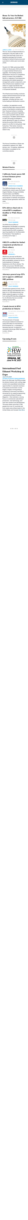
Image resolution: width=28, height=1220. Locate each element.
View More (21, 410)
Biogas (10, 317)
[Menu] (3, 2)
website (11, 151)
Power (10, 185)
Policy (15, 185)
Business (20, 185)
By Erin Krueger (14, 181)
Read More (5, 203)
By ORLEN (11, 250)
